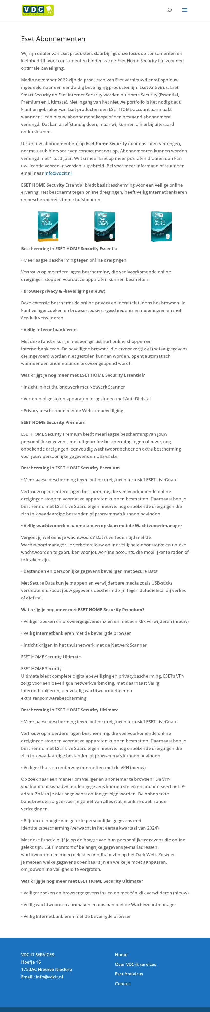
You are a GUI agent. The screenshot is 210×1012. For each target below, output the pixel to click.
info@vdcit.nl (58, 173)
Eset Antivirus (129, 974)
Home (121, 954)
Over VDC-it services (135, 964)
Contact (123, 983)
